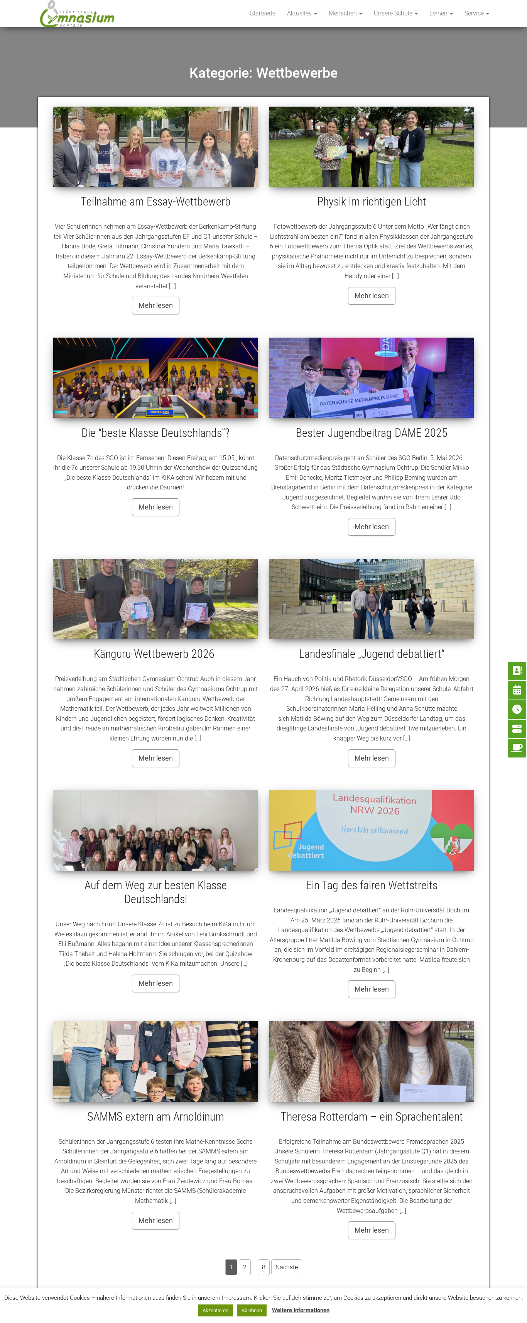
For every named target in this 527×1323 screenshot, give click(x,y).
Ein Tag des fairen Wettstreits (371, 885)
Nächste (286, 1267)
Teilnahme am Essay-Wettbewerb (156, 201)
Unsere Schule (394, 13)
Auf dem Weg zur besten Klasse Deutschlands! (155, 892)
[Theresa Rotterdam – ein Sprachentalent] (371, 1061)
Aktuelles (300, 13)
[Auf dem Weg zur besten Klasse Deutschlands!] (155, 830)
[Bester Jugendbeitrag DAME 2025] (371, 378)
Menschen (343, 13)
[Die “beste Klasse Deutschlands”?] (155, 378)
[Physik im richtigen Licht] (371, 147)
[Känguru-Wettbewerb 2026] (155, 599)
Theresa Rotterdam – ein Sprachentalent (371, 1116)
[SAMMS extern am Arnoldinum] (155, 1061)
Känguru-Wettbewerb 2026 (155, 654)
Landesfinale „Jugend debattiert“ (371, 654)
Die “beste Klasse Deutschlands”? (155, 433)
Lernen (439, 13)
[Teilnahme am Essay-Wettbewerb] (155, 147)
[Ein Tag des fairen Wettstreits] (371, 830)
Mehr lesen (156, 305)
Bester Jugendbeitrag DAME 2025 (372, 433)
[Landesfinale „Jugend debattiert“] (371, 599)
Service (475, 13)
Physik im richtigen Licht (371, 201)
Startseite (262, 13)
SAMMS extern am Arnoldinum (155, 1116)
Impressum (321, 1308)
